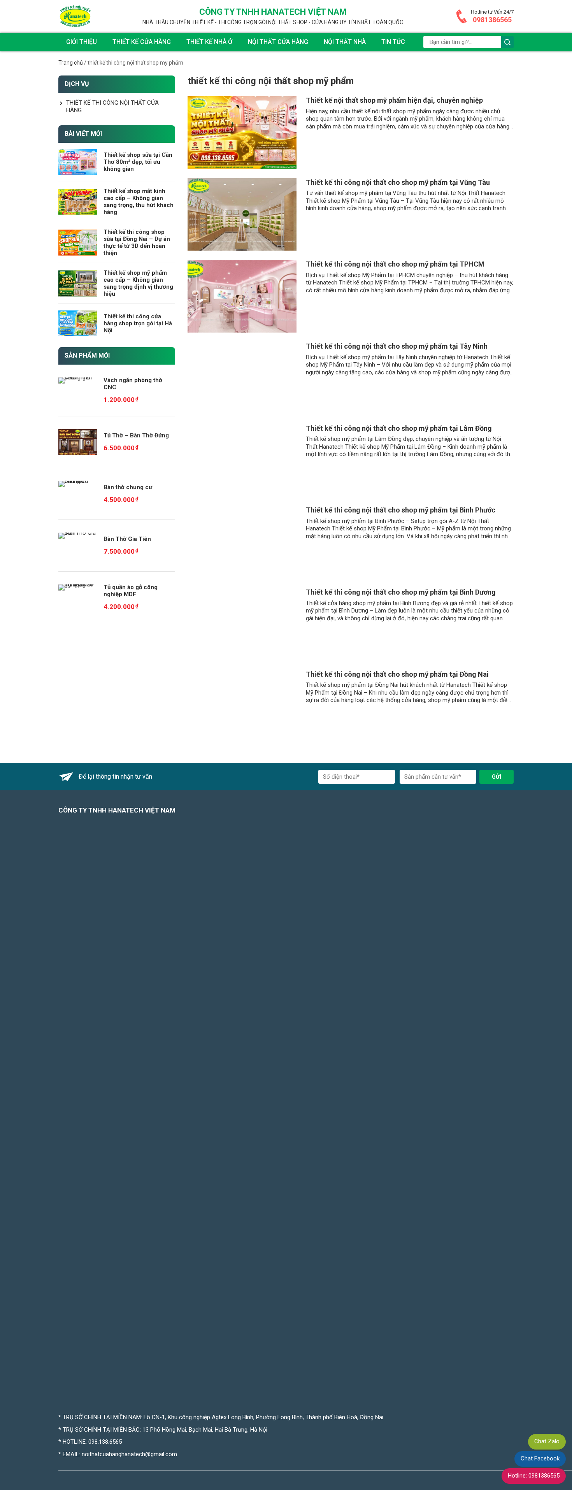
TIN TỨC (393, 42)
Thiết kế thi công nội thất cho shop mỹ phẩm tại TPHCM (395, 264)
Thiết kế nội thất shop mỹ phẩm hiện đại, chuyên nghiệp (394, 100)
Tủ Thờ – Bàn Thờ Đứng (136, 435)
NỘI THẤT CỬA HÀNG (278, 42)
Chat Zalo (547, 1441)
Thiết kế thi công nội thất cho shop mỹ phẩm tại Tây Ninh (397, 346)
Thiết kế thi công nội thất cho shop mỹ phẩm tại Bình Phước (400, 510)
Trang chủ (70, 63)
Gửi (496, 777)
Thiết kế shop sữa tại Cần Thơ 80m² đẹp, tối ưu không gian (138, 161)
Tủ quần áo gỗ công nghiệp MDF (131, 591)
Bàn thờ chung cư (128, 487)
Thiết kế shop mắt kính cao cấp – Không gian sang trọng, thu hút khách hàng (139, 202)
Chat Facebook (540, 1458)
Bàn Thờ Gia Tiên (127, 538)
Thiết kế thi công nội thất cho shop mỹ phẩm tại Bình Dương (401, 592)
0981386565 (492, 20)
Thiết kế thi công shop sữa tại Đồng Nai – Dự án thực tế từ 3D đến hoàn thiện (137, 242)
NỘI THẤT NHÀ (345, 42)
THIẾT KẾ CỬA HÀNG (141, 42)
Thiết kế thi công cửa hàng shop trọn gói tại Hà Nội (138, 323)
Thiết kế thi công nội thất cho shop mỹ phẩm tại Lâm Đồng (399, 428)
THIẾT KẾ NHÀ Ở (209, 42)
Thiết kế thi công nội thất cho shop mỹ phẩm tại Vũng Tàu (398, 182)
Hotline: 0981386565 (534, 1475)
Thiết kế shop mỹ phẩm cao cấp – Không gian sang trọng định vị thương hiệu (138, 283)
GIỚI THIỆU (81, 42)
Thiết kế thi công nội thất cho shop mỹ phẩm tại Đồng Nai (397, 674)
